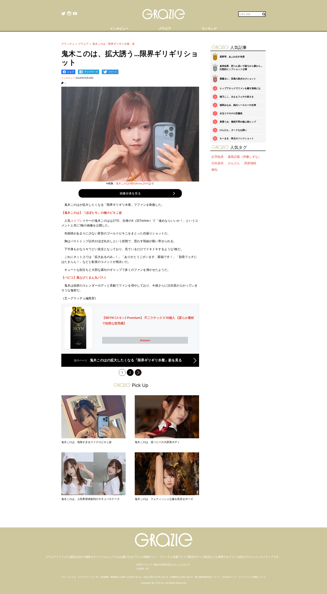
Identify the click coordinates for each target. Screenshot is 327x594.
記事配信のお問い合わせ (181, 577)
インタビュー (68, 77)
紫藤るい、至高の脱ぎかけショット (238, 78)
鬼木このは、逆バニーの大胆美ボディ (157, 442)
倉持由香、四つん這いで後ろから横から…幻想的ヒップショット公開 (241, 67)
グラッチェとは (68, 577)
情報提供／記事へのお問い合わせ (126, 577)
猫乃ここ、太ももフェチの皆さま (237, 96)
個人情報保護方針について (207, 577)
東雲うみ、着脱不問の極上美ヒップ (238, 121)
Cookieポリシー (229, 577)
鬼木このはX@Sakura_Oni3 (132, 183)
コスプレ (76, 220)
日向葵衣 (218, 163)
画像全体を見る (130, 193)
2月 (147, 568)
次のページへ (138, 372)
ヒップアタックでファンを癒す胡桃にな (240, 88)
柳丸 (215, 169)
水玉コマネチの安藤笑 (231, 113)
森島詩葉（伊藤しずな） (244, 157)
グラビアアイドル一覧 (88, 577)
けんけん (234, 163)
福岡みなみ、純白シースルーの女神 (238, 105)
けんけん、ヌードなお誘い (233, 130)
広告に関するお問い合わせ (155, 577)
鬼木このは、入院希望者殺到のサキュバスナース (90, 498)
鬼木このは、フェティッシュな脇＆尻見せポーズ (164, 498)
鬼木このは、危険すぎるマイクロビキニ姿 (86, 442)
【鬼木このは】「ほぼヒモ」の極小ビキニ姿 (91, 212)
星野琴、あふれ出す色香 (232, 56)
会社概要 (104, 577)
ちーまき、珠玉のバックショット (237, 138)
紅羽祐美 (218, 157)
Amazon (145, 340)
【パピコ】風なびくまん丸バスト (84, 277)
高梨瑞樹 (250, 163)
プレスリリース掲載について (252, 577)
